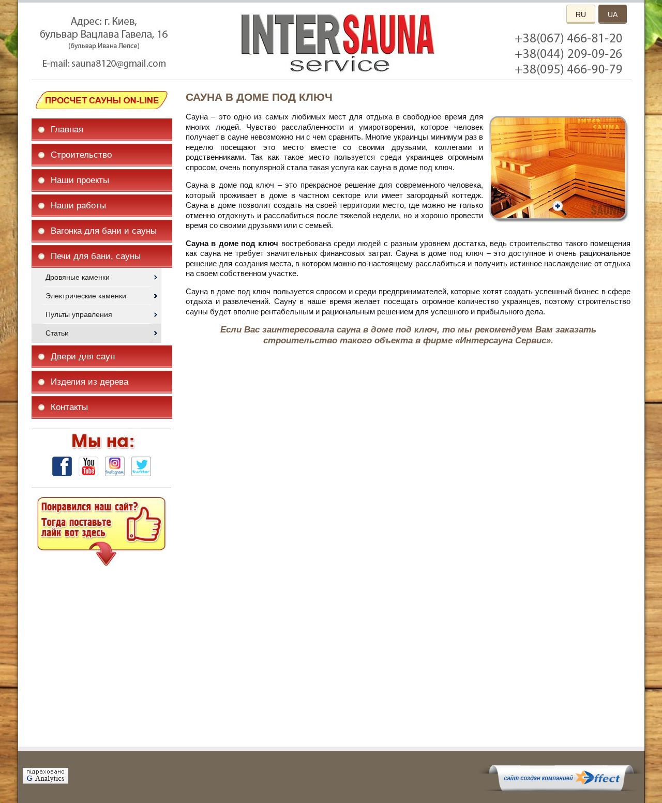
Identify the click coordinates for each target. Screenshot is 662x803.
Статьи (57, 333)
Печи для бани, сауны (96, 256)
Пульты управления (79, 314)
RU (581, 14)
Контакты (69, 407)
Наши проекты (80, 180)
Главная (67, 129)
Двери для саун (83, 356)
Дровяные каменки (78, 277)
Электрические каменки (86, 296)
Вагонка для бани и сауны (104, 231)
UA (613, 14)
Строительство (81, 155)
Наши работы (78, 205)
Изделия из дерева (89, 382)
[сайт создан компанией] (561, 788)
